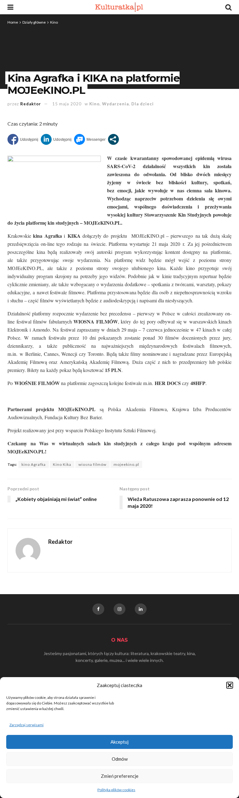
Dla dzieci (142, 103)
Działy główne (34, 22)
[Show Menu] (10, 7)
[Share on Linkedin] (56, 139)
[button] (230, 685)
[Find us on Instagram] (119, 609)
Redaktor (30, 103)
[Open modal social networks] (113, 139)
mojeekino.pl (126, 464)
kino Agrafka (33, 464)
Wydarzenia (115, 103)
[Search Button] (228, 7)
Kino (54, 22)
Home (12, 22)
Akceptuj (119, 742)
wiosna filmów (92, 464)
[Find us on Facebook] (98, 609)
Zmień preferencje (119, 776)
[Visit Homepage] (119, 7)
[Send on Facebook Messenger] (89, 139)
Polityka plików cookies (116, 789)
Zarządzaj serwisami (26, 724)
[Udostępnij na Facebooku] (22, 139)
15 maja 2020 (67, 103)
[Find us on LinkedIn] (141, 609)
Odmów (120, 759)
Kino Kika (62, 464)
